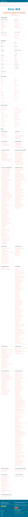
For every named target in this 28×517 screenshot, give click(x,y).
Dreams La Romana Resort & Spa (19, 158)
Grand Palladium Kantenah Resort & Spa (20, 401)
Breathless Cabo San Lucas (4, 348)
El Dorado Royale (17, 394)
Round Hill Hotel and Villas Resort (19, 196)
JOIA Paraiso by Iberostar (18, 430)
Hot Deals (15, 36)
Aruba (15, 44)
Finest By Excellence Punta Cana (5, 192)
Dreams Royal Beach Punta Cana (5, 189)
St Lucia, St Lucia (4, 474)
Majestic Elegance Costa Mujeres (19, 315)
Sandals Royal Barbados (18, 144)
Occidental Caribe (3, 225)
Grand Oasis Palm (17, 286)
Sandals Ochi (16, 254)
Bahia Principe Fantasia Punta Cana (5, 169)
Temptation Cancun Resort (18, 340)
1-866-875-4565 (17, 511)
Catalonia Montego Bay (18, 170)
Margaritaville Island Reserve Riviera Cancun (20, 432)
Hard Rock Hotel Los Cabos (4, 355)
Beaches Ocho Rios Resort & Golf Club (19, 248)
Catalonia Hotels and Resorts (17, 110)
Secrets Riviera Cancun (18, 334)
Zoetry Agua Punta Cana (4, 243)
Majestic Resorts (16, 117)
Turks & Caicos (2, 73)
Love (1, 90)
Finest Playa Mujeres (17, 284)
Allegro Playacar (17, 372)
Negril (1, 58)
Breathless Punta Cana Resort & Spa (5, 179)
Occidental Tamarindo (4, 158)
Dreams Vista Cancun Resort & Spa (19, 281)
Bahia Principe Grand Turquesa (5, 173)
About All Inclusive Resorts (4, 21)
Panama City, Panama (5, 468)
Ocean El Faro (3, 228)
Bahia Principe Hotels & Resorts (5, 115)
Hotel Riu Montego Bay (18, 181)
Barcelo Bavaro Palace (4, 178)
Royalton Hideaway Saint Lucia (5, 477)
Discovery (2, 83)
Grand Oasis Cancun (17, 285)
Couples (15, 81)
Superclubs (2, 124)
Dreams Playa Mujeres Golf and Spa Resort (20, 276)
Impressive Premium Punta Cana (5, 214)
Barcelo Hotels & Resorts (17, 124)
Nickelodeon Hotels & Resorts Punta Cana (6, 223)
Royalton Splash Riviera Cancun (19, 447)
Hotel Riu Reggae (17, 185)
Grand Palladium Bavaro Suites (5, 193)
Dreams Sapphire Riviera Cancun (19, 280)
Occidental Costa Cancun (18, 320)
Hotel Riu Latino (17, 299)
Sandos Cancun (17, 328)
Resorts (1, 509)
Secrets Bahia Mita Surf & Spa (5, 390)
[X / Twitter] (2, 506)
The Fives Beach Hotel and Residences (19, 455)
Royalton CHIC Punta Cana (4, 233)
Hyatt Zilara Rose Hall (17, 186)
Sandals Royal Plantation (18, 255)
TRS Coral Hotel (17, 339)
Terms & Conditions (3, 25)
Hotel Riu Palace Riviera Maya (18, 416)
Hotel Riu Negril (3, 255)
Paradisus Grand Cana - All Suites (5, 229)
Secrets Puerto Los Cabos (4, 366)
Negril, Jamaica (3, 246)
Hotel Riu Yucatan (17, 420)
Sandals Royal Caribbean (18, 201)
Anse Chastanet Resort (4, 476)
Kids (1, 88)
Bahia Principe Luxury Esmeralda (5, 175)
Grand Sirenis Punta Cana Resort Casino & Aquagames (6, 197)
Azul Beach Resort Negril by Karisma (5, 248)
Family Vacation (16, 85)
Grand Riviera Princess (18, 405)
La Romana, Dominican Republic (20, 150)
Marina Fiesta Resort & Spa (4, 361)
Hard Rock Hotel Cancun (18, 290)
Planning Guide (16, 22)
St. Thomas (15, 69)
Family (1, 85)
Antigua (2, 44)
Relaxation (15, 95)
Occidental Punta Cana (4, 224)
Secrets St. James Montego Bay (18, 204)
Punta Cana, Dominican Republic (6, 167)
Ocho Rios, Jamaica (18, 246)
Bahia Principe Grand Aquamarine (5, 170)
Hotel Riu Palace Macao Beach (5, 204)
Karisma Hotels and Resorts (17, 119)
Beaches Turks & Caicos (4, 496)
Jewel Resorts (15, 107)
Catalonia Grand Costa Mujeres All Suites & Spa (20, 273)
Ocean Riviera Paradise (18, 437)
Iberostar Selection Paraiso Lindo (19, 427)
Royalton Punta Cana (4, 234)
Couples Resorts (16, 115)
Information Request (16, 21)
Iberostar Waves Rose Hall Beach (19, 190)
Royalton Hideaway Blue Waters (19, 199)
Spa (14, 98)
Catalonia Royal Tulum (17, 385)
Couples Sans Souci (17, 249)
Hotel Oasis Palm (17, 294)
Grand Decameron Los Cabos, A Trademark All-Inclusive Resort (7, 352)
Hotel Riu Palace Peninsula (18, 304)
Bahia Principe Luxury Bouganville (19, 153)
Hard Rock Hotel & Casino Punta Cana (6, 199)
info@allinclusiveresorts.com (19, 512)
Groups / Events (3, 32)
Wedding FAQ (16, 25)
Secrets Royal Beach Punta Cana (5, 239)
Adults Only (15, 78)
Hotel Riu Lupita (17, 414)
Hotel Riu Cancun (17, 295)
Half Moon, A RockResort (18, 180)
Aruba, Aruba (17, 131)
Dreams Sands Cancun (18, 279)
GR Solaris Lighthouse (4, 350)
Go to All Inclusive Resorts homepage (14, 15)
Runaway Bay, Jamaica (5, 266)
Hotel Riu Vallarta (3, 385)
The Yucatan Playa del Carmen (18, 460)
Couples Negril (3, 249)
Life (14, 88)
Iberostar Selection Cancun (18, 309)
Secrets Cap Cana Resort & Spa (5, 238)
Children (2, 81)
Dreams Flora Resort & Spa (4, 184)
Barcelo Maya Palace (17, 380)
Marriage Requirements (17, 26)
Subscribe (16, 507)
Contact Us (2, 22)
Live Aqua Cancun (17, 314)
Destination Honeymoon (17, 27)
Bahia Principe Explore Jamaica (5, 268)
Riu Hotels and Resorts (17, 122)
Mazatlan (15, 59)
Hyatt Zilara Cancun (17, 306)
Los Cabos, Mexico (4, 346)
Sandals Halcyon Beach (4, 481)
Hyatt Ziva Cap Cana (3, 209)
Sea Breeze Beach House (18, 145)
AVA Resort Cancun (17, 268)
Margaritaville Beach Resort (4, 155)
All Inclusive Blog (2, 511)
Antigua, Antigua (4, 131)
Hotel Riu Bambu (3, 201)
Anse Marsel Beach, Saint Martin (20, 468)
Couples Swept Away (3, 250)
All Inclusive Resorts (4, 19)
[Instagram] (4, 506)
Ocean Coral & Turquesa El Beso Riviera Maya (20, 435)
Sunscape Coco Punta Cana (4, 240)
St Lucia (2, 69)
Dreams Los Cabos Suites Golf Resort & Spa (6, 349)
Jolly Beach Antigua (3, 133)
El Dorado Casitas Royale (18, 391)
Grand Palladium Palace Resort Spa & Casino (6, 194)
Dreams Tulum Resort (17, 390)
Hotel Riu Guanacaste (4, 153)
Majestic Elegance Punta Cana (5, 220)
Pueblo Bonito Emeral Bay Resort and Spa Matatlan (20, 352)
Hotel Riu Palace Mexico (18, 415)
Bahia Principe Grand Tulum (18, 375)
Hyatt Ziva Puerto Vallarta (4, 386)
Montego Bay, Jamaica (18, 167)
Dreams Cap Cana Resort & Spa (5, 183)
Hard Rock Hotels (3, 122)
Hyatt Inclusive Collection (4, 117)
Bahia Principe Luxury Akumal (18, 376)
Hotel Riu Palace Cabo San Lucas (5, 357)
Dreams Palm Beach (3, 188)
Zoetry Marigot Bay (3, 491)
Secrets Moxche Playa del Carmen (19, 330)
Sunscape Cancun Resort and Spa (19, 338)
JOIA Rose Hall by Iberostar (18, 191)
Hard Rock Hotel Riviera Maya (18, 409)
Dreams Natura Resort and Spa (19, 389)
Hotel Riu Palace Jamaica (18, 184)
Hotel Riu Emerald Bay (17, 350)
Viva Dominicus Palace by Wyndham (19, 163)
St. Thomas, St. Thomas (19, 474)
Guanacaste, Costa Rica (5, 150)
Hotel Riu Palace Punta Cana (4, 205)
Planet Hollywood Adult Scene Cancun (19, 324)
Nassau (2, 48)
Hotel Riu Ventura (17, 305)
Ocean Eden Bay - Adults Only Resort (19, 195)
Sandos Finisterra (3, 365)
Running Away (2, 98)
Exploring (15, 83)
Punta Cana (15, 53)
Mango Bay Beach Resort (18, 143)
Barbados (15, 48)
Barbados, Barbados (18, 141)
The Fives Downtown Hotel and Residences (20, 456)
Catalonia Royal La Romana (18, 155)
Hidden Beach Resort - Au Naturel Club (20, 410)
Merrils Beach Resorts (4, 258)
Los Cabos (15, 58)
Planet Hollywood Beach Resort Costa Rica (6, 159)
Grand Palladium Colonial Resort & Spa (20, 400)
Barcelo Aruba (16, 133)
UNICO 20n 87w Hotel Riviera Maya (19, 461)
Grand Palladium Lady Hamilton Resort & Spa (20, 179)
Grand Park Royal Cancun (18, 289)
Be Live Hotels (2, 110)
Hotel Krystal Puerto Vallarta (4, 381)
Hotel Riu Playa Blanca (4, 471)
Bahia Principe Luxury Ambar (5, 174)
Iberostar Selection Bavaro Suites (5, 210)
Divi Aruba (16, 134)
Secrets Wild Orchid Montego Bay (19, 205)
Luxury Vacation (16, 90)
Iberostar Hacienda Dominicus (18, 159)
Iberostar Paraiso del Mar (18, 426)
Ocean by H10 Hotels (3, 107)
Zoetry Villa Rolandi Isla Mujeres (19, 343)
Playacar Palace (17, 442)
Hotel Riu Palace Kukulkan (18, 301)
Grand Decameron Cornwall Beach (19, 174)
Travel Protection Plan (3, 26)
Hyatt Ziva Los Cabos (3, 360)
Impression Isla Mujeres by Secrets (19, 310)
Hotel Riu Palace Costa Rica (4, 154)
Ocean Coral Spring (17, 194)
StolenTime (2, 486)
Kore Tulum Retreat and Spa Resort (19, 431)
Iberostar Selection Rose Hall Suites (19, 189)
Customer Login (3, 27)
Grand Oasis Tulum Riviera (18, 399)
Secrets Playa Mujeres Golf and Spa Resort (20, 333)
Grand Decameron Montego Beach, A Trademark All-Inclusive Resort (19, 176)
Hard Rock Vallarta (3, 380)
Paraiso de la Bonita (17, 440)
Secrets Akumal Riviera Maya (18, 451)
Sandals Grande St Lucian (4, 480)
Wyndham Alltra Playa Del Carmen (19, 465)
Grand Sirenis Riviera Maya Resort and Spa (20, 406)
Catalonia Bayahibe (17, 154)
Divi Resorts (2, 112)
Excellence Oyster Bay (17, 173)
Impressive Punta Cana (4, 215)
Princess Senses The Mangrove (5, 260)
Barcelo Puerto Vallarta (4, 372)
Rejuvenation (15, 93)
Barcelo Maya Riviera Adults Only (19, 381)
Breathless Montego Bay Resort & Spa (19, 169)
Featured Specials (16, 37)
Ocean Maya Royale (17, 436)
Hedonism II (2, 253)
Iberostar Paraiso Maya (18, 425)
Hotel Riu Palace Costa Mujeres (19, 300)
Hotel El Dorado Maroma (18, 411)
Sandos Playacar (17, 450)
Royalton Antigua (3, 134)
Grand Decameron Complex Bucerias (5, 376)
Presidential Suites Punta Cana (5, 230)
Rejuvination (2, 95)
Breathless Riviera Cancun (18, 270)
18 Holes (2, 78)
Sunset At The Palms (3, 263)
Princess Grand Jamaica (4, 259)
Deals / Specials (17, 32)
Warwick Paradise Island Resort (5, 145)
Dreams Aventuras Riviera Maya (19, 386)
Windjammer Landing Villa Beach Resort (6, 490)
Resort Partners (2, 510)
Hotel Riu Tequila (17, 419)
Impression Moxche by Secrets (18, 311)
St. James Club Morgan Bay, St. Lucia (5, 485)
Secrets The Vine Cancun (18, 335)
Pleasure (2, 93)
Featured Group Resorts (4, 35)
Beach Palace (16, 269)
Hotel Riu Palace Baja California (5, 356)
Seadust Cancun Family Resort (18, 329)
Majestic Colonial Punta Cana (5, 219)
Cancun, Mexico (17, 266)
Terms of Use (2, 514)
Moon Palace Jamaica (17, 253)
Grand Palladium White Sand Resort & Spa (20, 404)
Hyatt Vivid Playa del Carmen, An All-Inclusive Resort (20, 423)
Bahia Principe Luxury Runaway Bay (5, 269)
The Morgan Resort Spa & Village (19, 470)
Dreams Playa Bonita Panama (5, 470)
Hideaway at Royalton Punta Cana (5, 200)
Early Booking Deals (16, 35)
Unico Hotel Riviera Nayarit (4, 394)
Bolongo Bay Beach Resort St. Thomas (19, 476)
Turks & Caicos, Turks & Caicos (6, 494)
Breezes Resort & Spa (4, 143)
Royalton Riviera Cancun (18, 446)
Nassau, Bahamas (4, 141)
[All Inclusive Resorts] (5, 502)
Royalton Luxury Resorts (17, 112)
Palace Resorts (2, 119)
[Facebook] (1, 506)
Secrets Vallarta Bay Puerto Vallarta (5, 391)
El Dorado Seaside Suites (18, 396)
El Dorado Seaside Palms (18, 395)
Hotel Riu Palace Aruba (18, 138)
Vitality (2, 100)
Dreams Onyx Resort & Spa (4, 187)
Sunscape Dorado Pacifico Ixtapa (19, 353)
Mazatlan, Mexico (18, 346)
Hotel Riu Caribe (17, 296)
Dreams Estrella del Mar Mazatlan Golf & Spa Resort (20, 348)
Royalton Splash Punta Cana (4, 235)
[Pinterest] (5, 506)
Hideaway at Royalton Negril (4, 254)
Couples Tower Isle (17, 250)
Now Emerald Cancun (17, 319)
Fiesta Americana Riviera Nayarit (5, 375)
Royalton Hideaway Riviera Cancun (19, 445)
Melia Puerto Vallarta (4, 389)
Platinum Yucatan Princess (18, 441)
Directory (2, 30)
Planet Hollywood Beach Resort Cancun (20, 325)
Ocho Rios (2, 59)
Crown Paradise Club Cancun (18, 275)
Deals (1, 4)
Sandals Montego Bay (17, 200)
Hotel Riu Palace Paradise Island (5, 144)
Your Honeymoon (3, 102)
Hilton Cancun (16, 291)
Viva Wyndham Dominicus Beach (19, 164)
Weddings (16, 19)
